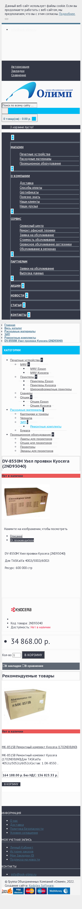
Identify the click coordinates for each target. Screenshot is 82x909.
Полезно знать (30, 197)
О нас (14, 821)
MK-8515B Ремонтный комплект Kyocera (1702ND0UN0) (39, 747)
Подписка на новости (25, 859)
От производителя (22, 540)
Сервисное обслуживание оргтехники (46, 244)
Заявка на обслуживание (37, 235)
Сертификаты (29, 192)
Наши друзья (29, 206)
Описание (16, 536)
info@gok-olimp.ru (23, 874)
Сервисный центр (32, 226)
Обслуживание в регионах (38, 249)
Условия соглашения (24, 833)
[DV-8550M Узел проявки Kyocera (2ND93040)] (26, 525)
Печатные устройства (35, 154)
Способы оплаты (31, 188)
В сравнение (34, 665)
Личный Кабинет (21, 847)
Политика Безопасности (27, 829)
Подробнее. (67, 14)
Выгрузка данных (32, 273)
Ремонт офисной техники (37, 230)
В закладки (13, 665)
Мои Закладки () (22, 855)
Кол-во (7, 655)
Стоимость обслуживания (37, 240)
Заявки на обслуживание (37, 268)
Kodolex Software (41, 886)
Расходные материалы (35, 159)
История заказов (21, 851)
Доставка (26, 183)
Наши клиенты (30, 201)
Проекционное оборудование (40, 163)
